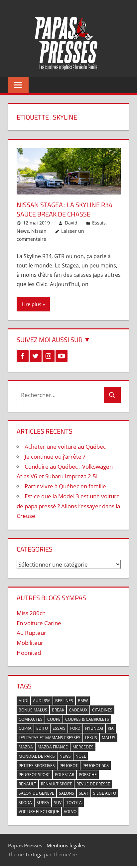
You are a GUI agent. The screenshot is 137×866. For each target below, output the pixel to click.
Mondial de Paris (37, 756)
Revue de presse (93, 784)
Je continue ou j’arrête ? (55, 456)
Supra (43, 802)
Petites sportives (37, 765)
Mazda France (53, 747)
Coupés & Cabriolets (87, 719)
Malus (108, 737)
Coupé (54, 719)
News (23, 231)
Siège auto (104, 793)
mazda (26, 747)
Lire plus (31, 304)
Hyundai (94, 728)
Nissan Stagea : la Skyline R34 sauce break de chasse (64, 209)
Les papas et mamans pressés (49, 737)
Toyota (74, 802)
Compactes (31, 719)
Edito (42, 728)
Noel (80, 756)
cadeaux (78, 710)
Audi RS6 (42, 700)
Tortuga (34, 854)
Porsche (88, 774)
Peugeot (69, 765)
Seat (83, 793)
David (71, 222)
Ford (75, 728)
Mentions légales (66, 845)
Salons (66, 793)
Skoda (25, 802)
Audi (23, 700)
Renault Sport (56, 784)
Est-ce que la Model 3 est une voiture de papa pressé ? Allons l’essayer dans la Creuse (68, 506)
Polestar (64, 774)
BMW (83, 700)
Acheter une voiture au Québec (65, 446)
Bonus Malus (33, 710)
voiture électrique (39, 811)
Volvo (70, 811)
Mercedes (82, 747)
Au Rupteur (31, 633)
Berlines (64, 700)
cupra (25, 728)
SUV (58, 802)
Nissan (39, 231)
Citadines (102, 710)
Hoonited (29, 652)
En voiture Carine (39, 623)
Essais (99, 222)
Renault (27, 784)
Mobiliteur (30, 643)
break (58, 710)
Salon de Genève (36, 793)
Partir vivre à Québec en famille (65, 486)
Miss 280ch (31, 613)
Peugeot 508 (95, 765)
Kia (111, 728)
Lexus (91, 737)
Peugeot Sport (34, 774)
